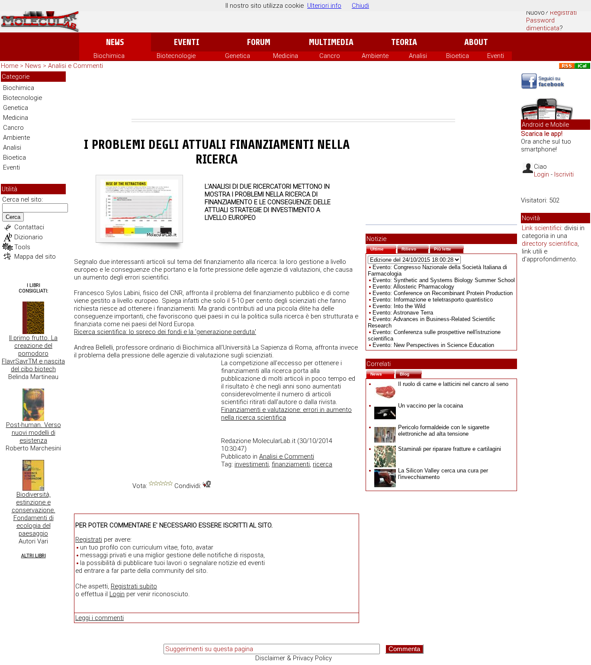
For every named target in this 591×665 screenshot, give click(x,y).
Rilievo (415, 248)
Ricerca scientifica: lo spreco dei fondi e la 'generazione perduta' (165, 332)
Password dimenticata (542, 24)
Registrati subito (134, 586)
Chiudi (360, 6)
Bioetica (457, 56)
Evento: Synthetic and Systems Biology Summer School (444, 280)
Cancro (329, 56)
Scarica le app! (541, 134)
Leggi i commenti (99, 618)
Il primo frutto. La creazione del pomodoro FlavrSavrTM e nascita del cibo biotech (33, 353)
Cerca (13, 217)
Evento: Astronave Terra (403, 312)
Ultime (383, 248)
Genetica (237, 56)
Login (117, 594)
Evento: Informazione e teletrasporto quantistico (433, 299)
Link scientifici (541, 228)
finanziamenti (291, 464)
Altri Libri (33, 556)
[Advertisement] (293, 95)
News (115, 42)
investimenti (251, 464)
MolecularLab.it (274, 441)
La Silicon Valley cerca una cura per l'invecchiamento (443, 473)
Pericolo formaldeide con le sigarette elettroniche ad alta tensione (443, 430)
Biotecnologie (176, 56)
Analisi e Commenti (75, 66)
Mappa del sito (35, 256)
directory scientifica (550, 243)
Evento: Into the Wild (399, 306)
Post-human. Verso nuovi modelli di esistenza (33, 432)
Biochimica (109, 56)
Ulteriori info (324, 6)
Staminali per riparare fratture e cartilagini (449, 449)
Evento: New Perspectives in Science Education (433, 345)
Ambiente (375, 56)
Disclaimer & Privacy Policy (293, 658)
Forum (258, 42)
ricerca (322, 464)
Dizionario (28, 237)
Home (9, 66)
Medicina (285, 56)
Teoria (404, 42)
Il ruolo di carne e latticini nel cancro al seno (453, 384)
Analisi (418, 56)
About (476, 42)
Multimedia (331, 42)
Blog (411, 373)
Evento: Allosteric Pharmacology (413, 286)
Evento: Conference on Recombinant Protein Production (443, 293)
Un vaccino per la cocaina (430, 405)
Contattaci (29, 227)
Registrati (563, 12)
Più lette (449, 248)
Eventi (186, 42)
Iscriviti (564, 174)
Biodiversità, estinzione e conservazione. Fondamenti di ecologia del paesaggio (33, 514)
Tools (22, 247)
